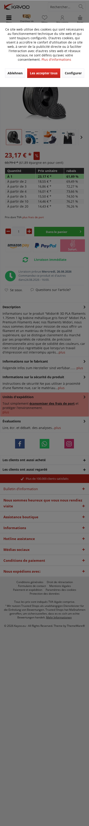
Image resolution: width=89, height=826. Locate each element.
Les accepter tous (44, 73)
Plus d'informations (56, 59)
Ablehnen (15, 73)
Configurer (73, 73)
